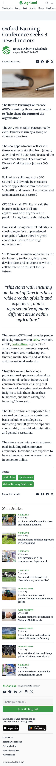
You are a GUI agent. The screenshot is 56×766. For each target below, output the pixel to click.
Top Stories (7, 8)
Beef (25, 8)
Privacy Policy (9, 746)
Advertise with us (11, 750)
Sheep (41, 8)
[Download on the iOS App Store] (14, 728)
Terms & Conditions (12, 742)
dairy (36, 339)
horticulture (19, 344)
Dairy (17, 8)
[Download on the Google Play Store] (40, 728)
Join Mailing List (28, 709)
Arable (32, 8)
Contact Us (8, 737)
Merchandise (9, 755)
